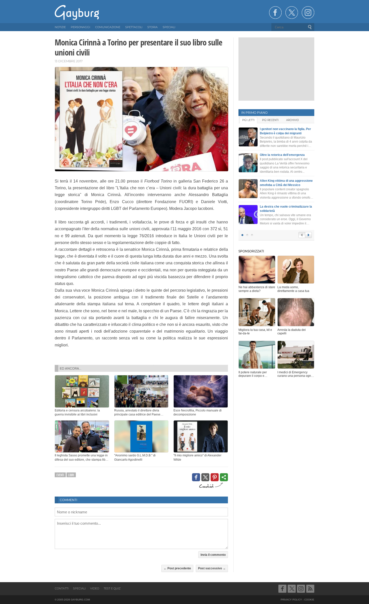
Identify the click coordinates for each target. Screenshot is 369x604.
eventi (60, 475)
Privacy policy (291, 599)
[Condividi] (224, 477)
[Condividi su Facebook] (196, 477)
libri (71, 475)
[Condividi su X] (205, 477)
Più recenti (270, 120)
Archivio (292, 120)
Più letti (248, 120)
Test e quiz (112, 588)
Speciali (79, 588)
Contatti (62, 588)
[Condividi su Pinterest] (215, 477)
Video (94, 588)
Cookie (309, 599)
